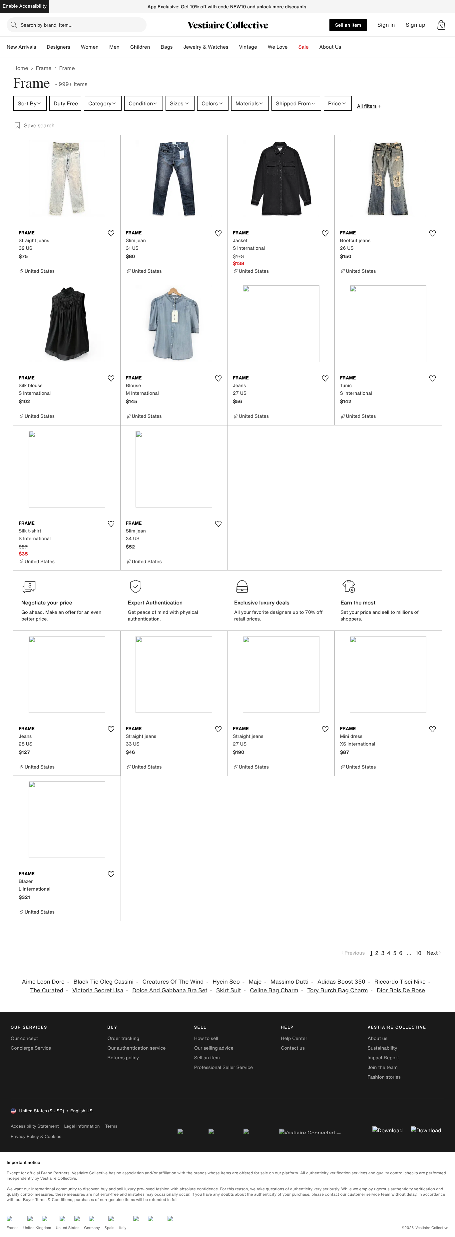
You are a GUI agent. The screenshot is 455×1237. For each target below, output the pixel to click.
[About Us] (346, 47)
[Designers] (75, 47)
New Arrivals (21, 47)
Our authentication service (136, 1048)
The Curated (46, 990)
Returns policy (123, 1057)
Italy (123, 1227)
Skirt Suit (228, 990)
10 (418, 953)
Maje (255, 982)
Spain (110, 1227)
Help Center (294, 1038)
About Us (330, 47)
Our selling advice (213, 1048)
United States (68, 1227)
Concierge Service (31, 1048)
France (13, 1227)
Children (140, 47)
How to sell (206, 1038)
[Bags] (178, 47)
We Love (278, 47)
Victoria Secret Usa (97, 990)
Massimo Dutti (289, 982)
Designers (58, 47)
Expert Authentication (155, 602)
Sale (303, 47)
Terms (111, 1126)
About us (377, 1038)
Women (90, 47)
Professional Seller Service (223, 1067)
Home (20, 68)
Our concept (24, 1038)
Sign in (386, 24)
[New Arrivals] (41, 47)
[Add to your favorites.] (111, 233)
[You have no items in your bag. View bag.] (441, 25)
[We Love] (293, 47)
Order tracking (123, 1038)
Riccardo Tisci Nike (400, 982)
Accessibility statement (35, 1126)
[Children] (155, 47)
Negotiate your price (46, 602)
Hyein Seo (226, 982)
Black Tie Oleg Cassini (104, 982)
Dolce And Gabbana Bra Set (169, 990)
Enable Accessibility (25, 6)
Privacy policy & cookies (36, 1136)
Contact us (293, 1048)
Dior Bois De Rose (401, 990)
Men (114, 47)
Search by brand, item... (47, 24)
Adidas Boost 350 (341, 982)
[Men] (125, 47)
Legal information (82, 1126)
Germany (92, 1227)
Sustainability (382, 1048)
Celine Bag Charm (274, 990)
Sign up (415, 24)
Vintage (248, 47)
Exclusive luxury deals (261, 602)
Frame (43, 68)
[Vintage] (262, 47)
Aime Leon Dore (43, 982)
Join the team (383, 1067)
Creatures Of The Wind (173, 982)
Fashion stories (384, 1077)
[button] (441, 25)
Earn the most (358, 602)
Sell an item (348, 24)
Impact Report (383, 1057)
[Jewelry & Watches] (233, 47)
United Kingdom (37, 1227)
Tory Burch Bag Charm (337, 990)
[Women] (104, 47)
